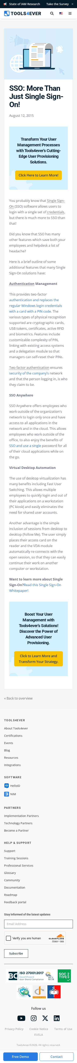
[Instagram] (33, 1018)
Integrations (12, 765)
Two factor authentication (29, 367)
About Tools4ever (16, 728)
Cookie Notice (38, 1029)
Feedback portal (15, 902)
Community (12, 880)
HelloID (15, 786)
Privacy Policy (14, 1029)
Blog (7, 750)
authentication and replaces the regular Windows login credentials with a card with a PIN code (35, 306)
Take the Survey (57, 4)
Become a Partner (16, 830)
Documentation (14, 887)
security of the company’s (29, 373)
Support (9, 851)
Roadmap (10, 895)
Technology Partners (18, 823)
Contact (57, 1056)
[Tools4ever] (22, 13)
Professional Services (18, 865)
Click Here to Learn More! (38, 175)
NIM (13, 794)
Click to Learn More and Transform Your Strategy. (38, 659)
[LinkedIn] (56, 1018)
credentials (55, 212)
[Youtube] (21, 1018)
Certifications (13, 736)
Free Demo (20, 1056)
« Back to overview (18, 698)
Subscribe (16, 953)
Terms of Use (63, 1029)
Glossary (10, 873)
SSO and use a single (25, 445)
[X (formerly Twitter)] (45, 1018)
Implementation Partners (21, 816)
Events (8, 743)
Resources (11, 758)
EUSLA (38, 1035)
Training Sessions (16, 858)
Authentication (21, 283)
